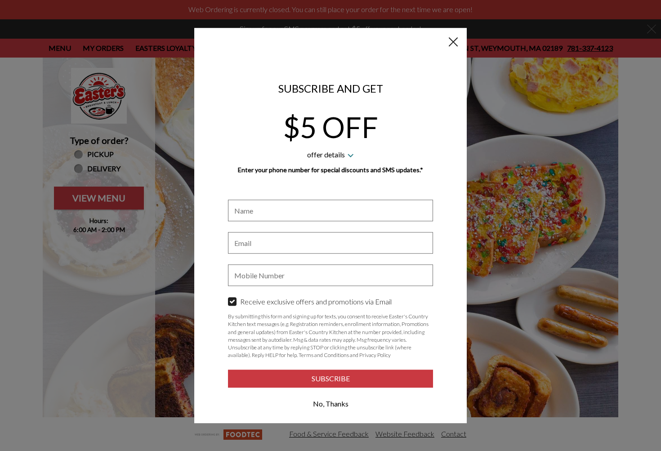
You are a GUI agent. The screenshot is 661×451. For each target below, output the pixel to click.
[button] (453, 41)
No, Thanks (330, 403)
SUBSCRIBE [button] (331, 378)
